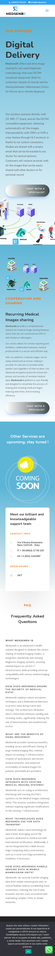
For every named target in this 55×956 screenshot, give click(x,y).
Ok (28, 951)
